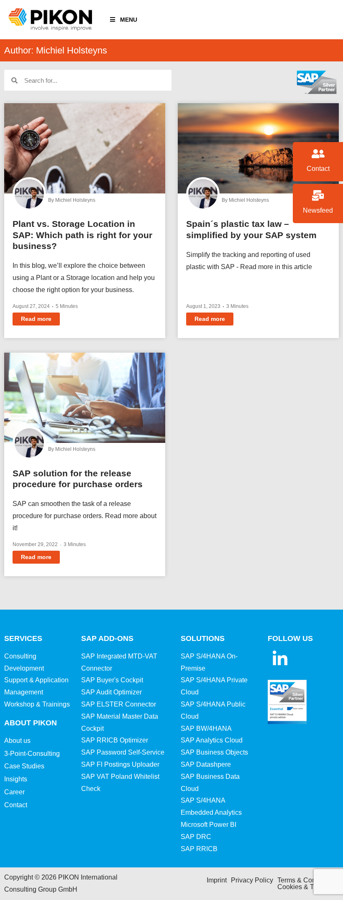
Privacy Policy (252, 880)
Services (23, 638)
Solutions (203, 638)
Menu (128, 19)
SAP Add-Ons (107, 638)
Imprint (217, 880)
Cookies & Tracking (306, 886)
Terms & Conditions (306, 880)
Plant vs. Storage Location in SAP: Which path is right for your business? (82, 235)
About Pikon (30, 723)
